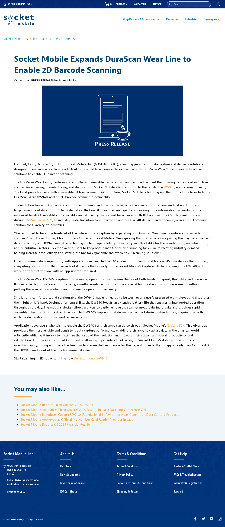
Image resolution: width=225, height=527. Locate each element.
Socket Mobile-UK (16, 39)
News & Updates (64, 39)
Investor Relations (71, 483)
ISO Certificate (68, 492)
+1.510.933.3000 (31, 484)
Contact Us (140, 4)
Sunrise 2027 (40, 220)
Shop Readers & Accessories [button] (139, 19)
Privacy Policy (125, 475)
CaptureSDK (176, 326)
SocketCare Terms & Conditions (135, 483)
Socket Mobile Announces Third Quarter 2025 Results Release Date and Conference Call (83, 410)
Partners (157, 4)
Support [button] (120, 4)
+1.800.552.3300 (31, 480)
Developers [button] (210, 19)
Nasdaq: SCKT (14, 492)
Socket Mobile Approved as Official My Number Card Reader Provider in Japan (77, 420)
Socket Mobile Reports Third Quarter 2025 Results (56, 405)
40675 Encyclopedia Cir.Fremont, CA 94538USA (19, 469)
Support (178, 492)
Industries (191, 19)
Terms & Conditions (128, 466)
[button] (170, 4)
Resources (172, 19)
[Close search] (207, 4)
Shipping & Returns (128, 492)
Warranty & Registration (188, 483)
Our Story (65, 466)
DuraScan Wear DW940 (90, 358)
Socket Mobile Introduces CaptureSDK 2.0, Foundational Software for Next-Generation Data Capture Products (99, 415)
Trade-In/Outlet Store (186, 466)
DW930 (169, 187)
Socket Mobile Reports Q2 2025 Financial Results (55, 425)
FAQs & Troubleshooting (188, 475)
